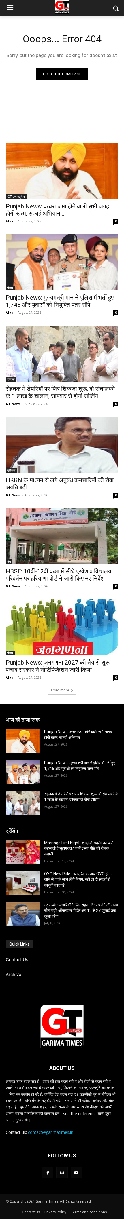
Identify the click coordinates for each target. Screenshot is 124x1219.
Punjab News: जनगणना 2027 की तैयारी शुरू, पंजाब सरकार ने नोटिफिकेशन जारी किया (58, 666)
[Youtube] (76, 1172)
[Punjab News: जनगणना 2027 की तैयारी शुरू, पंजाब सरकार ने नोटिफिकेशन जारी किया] (62, 627)
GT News (13, 404)
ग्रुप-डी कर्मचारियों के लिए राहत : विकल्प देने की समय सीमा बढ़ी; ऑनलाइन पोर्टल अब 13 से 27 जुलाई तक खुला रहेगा (81, 910)
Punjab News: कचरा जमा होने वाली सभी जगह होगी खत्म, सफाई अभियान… (57, 210)
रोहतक (10, 379)
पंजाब (10, 288)
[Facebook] (47, 1172)
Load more (60, 690)
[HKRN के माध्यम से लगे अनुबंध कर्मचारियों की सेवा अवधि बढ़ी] (62, 445)
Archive (13, 974)
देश (9, 562)
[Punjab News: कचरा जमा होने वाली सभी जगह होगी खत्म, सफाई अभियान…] (62, 171)
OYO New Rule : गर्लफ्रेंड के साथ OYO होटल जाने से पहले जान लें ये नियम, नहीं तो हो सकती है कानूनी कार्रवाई (78, 879)
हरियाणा (11, 470)
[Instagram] (61, 1172)
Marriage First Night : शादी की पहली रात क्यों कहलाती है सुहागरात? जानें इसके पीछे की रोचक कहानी (78, 848)
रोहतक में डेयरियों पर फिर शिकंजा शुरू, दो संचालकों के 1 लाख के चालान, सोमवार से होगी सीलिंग (60, 392)
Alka (10, 221)
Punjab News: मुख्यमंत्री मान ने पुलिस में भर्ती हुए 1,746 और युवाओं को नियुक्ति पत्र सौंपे (60, 301)
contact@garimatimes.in (50, 1132)
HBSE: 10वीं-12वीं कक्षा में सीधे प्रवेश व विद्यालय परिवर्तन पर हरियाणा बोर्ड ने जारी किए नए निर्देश (58, 575)
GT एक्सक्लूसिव (16, 197)
